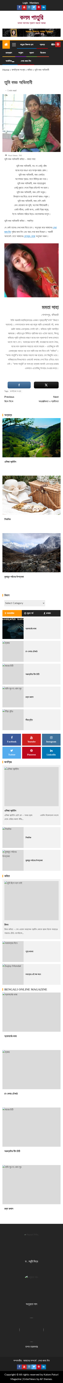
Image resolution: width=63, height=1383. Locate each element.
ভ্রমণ (32, 53)
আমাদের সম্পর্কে (29, 1360)
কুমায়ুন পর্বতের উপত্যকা (14, 576)
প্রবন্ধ (42, 44)
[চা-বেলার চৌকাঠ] (13, 651)
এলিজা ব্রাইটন (10, 461)
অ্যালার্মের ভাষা (31, 628)
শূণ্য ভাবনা (29, 951)
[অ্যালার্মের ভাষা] (13, 628)
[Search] (52, 44)
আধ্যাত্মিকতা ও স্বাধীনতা (49, 399)
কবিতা (29, 70)
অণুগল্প (20, 53)
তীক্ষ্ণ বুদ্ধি (29, 719)
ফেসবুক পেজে (29, 236)
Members (34, 3)
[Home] (6, 45)
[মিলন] (31, 900)
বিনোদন (43, 53)
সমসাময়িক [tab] (10, 613)
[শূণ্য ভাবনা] (13, 951)
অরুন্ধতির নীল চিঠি (32, 674)
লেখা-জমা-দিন (26, 61)
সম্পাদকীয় (17, 1360)
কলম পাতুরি (31, 17)
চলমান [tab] (48, 613)
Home (5, 70)
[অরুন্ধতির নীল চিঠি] (13, 674)
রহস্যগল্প (9, 53)
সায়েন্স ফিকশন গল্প (26, 44)
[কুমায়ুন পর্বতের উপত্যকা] (31, 552)
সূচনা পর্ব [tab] (30, 613)
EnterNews (29, 1379)
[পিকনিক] (31, 495)
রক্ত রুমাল (29, 697)
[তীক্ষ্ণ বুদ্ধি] (13, 719)
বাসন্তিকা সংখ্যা (18, 70)
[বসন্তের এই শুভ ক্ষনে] (13, 974)
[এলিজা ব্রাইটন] (31, 437)
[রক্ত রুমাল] (13, 697)
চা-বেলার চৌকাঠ (31, 651)
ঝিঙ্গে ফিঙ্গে (9, 399)
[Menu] (13, 44)
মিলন (6, 924)
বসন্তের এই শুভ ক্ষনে (33, 974)
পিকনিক (7, 519)
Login (25, 3)
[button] (13, 44)
